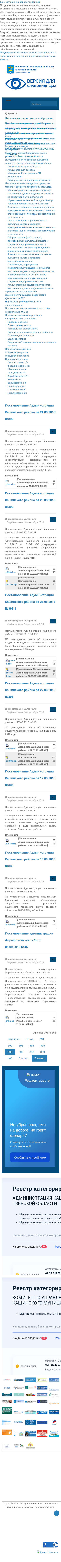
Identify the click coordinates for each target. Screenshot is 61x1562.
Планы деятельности (19, 325)
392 (10, 1045)
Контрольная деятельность (23, 328)
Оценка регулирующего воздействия (25, 294)
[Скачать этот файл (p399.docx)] (7, 568)
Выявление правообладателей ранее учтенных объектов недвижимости (26, 154)
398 (31, 1052)
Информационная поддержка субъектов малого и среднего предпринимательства (28, 184)
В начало (13, 1039)
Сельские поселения (16, 359)
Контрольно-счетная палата (20, 318)
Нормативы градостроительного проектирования (23, 303)
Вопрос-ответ (15, 176)
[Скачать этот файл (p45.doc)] (7, 1017)
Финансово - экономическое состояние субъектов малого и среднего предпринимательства (29, 257)
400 (10, 1058)
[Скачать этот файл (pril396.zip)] (7, 757)
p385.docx (11, 843)
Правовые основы (18, 321)
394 (31, 1045)
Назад (29, 1039)
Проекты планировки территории (23, 315)
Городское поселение (17, 355)
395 (42, 1045)
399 (42, 1052)
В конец (39, 1058)
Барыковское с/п (17, 382)
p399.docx (11, 572)
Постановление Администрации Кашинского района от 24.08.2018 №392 (30, 412)
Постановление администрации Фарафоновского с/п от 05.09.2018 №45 (29, 940)
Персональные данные (18, 348)
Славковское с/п (17, 389)
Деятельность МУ (15, 298)
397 (21, 1052)
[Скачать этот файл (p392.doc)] (7, 480)
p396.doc (10, 748)
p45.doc (10, 1020)
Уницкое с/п (14, 379)
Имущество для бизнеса (21, 169)
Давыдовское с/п (17, 372)
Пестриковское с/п (18, 362)
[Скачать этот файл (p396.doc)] (7, 745)
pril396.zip (11, 760)
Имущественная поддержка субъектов (29, 179)
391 (42, 1039)
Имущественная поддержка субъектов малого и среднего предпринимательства (28, 161)
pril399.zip (11, 584)
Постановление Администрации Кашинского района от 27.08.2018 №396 (30, 690)
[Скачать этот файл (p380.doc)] (7, 921)
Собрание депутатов (16, 352)
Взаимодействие (17, 338)
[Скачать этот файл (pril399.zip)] (7, 580)
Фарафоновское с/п (19, 365)
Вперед (23, 1058)
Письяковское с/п (17, 392)
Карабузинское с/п (18, 375)
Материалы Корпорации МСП (24, 173)
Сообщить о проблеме (30, 1157)
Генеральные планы (16, 311)
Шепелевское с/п (17, 369)
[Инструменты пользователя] (53, 431)
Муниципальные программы (21, 291)
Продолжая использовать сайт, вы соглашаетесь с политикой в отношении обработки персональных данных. (28, 56)
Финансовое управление (19, 142)
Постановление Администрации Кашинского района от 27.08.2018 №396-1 (30, 602)
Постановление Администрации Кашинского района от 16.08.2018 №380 (30, 859)
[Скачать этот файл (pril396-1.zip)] (7, 669)
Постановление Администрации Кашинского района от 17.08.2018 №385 (30, 778)
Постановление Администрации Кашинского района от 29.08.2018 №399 (30, 500)
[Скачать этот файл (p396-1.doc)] (7, 660)
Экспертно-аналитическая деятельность (30, 332)
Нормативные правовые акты (24, 166)
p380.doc (10, 924)
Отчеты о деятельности (21, 335)
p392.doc (10, 484)
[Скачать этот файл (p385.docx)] (7, 840)
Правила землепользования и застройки (27, 308)
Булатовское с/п (16, 386)
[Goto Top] (56, 1513)
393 (21, 1045)
